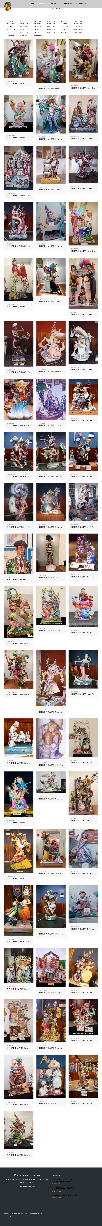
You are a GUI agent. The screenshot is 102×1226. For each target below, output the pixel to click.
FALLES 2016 (11, 32)
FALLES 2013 (51, 29)
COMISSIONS (81, 4)
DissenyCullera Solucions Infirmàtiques (22, 1216)
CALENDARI (68, 4)
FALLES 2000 (37, 24)
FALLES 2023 (11, 35)
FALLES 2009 (78, 27)
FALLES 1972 (11, 21)
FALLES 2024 (24, 35)
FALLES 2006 (37, 27)
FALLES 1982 (37, 21)
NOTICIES (55, 4)
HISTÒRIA (42, 4)
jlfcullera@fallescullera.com (27, 1186)
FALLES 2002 (64, 24)
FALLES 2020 (64, 32)
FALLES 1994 (78, 21)
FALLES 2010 (11, 29)
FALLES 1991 (51, 21)
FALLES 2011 (24, 29)
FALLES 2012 (37, 29)
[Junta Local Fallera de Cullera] (7, 6)
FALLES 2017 (24, 32)
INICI (33, 4)
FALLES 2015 (78, 29)
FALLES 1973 (24, 21)
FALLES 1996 (11, 24)
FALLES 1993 (64, 21)
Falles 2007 (51, 27)
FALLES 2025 (37, 35)
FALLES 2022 (78, 32)
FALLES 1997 (24, 24)
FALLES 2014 (64, 29)
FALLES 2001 (51, 24)
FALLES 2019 (51, 32)
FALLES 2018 (37, 32)
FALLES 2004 (11, 27)
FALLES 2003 (78, 24)
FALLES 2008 (64, 27)
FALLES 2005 (24, 27)
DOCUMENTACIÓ (58, 9)
